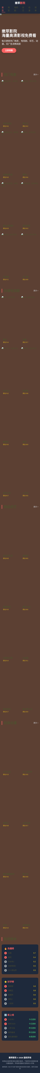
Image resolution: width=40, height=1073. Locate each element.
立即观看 (9, 50)
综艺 (23, 9)
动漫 (29, 9)
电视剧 (16, 9)
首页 (3, 9)
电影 (9, 9)
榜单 (36, 9)
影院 (20, 3)
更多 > (35, 74)
